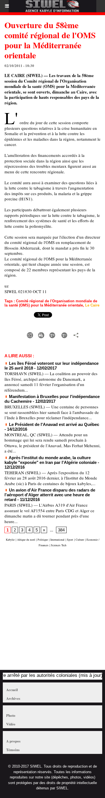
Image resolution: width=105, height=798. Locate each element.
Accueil (12, 689)
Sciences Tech (58, 545)
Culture (80, 539)
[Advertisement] (49, 611)
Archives (13, 698)
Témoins (13, 749)
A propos (13, 741)
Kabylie (10, 539)
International (57, 539)
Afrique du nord (26, 539)
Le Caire (92, 305)
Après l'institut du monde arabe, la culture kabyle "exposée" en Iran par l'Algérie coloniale (50, 460)
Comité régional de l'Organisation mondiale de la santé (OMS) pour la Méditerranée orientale (50, 303)
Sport (70, 539)
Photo (10, 715)
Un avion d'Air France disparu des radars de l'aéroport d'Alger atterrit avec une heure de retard (49, 495)
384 (61, 530)
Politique (43, 539)
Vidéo (10, 724)
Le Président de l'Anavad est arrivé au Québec (53, 424)
